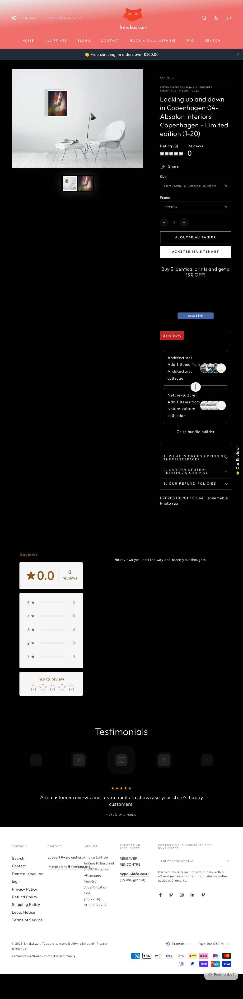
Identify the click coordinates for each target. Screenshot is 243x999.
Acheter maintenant (195, 251)
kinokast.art (32, 944)
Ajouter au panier (195, 237)
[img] (171, 154)
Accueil (166, 77)
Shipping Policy (26, 904)
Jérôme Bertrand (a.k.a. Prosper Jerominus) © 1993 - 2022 (186, 89)
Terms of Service (27, 920)
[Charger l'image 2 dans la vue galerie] (85, 183)
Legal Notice (23, 912)
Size (163, 176)
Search (18, 858)
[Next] (217, 760)
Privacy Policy (24, 889)
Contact (19, 866)
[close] (238, 54)
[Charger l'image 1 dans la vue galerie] (70, 183)
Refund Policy (24, 897)
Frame (165, 197)
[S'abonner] (228, 861)
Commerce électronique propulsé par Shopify (43, 956)
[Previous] (25, 760)
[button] (204, 18)
